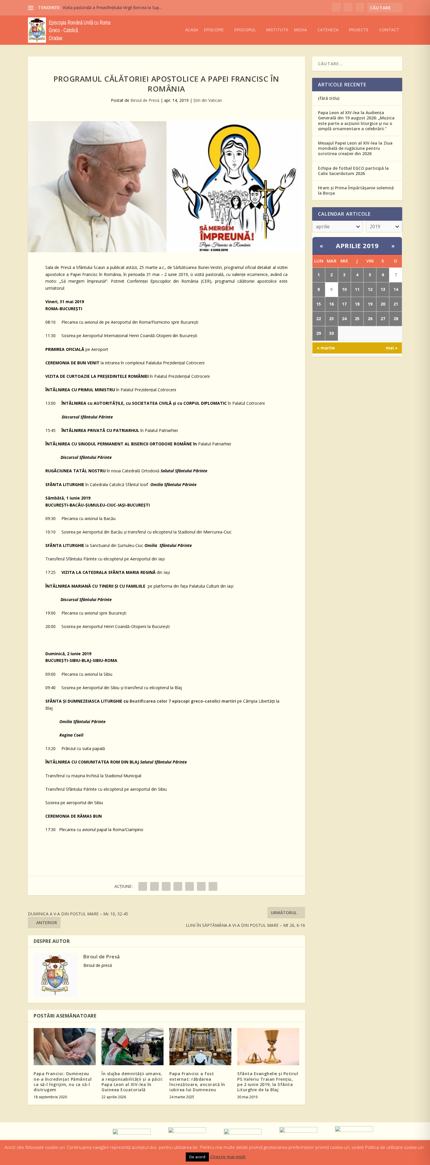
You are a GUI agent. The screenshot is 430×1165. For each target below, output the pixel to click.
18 (357, 304)
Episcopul (245, 30)
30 (331, 333)
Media (300, 30)
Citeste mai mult (228, 1156)
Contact (389, 30)
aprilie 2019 (357, 245)
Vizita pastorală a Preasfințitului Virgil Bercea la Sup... (112, 7)
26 (370, 318)
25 (357, 318)
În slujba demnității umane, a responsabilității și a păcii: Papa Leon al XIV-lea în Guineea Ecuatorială (132, 1081)
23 (331, 318)
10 (344, 289)
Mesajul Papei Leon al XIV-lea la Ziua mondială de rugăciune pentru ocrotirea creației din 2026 (355, 148)
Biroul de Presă (144, 100)
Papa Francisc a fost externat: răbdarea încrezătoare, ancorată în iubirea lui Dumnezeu (197, 1081)
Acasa (191, 30)
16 (331, 304)
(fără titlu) (328, 98)
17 (344, 304)
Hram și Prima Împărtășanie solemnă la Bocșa (356, 190)
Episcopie (214, 30)
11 (357, 289)
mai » (392, 348)
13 (383, 289)
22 (318, 318)
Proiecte (359, 30)
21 (395, 304)
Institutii (277, 30)
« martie (326, 348)
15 (318, 304)
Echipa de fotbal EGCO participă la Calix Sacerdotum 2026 (353, 170)
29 (318, 333)
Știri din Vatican (207, 100)
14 (395, 289)
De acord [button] (197, 1156)
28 (395, 318)
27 (383, 318)
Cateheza (327, 30)
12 (370, 289)
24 (344, 318)
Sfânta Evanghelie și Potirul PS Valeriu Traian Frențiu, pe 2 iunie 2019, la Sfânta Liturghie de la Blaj (267, 1081)
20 (383, 304)
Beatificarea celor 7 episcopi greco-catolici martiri (183, 701)
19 (370, 304)
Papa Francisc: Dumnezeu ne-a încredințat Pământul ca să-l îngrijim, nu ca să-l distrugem (63, 1081)
